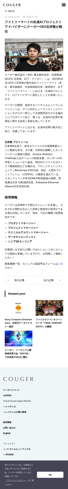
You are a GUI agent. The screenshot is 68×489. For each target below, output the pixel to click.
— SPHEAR (8, 454)
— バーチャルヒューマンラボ (16, 449)
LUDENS (7, 395)
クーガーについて (11, 389)
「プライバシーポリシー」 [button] (16, 480)
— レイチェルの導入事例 (14, 412)
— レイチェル (9, 406)
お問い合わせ (9, 427)
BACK (11, 11)
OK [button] (50, 475)
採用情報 (7, 422)
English (7, 433)
